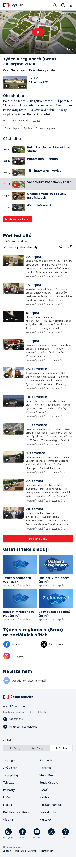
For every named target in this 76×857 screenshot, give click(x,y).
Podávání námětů (50, 805)
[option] (15, 748)
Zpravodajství (12, 128)
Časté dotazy (47, 812)
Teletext (8, 782)
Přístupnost (46, 850)
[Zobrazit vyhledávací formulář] (55, 5)
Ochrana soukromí (25, 850)
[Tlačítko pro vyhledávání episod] (61, 246)
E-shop (7, 805)
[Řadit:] (70, 246)
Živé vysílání (10, 767)
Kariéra (44, 797)
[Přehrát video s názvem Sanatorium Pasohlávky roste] (38, 32)
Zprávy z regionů (45, 128)
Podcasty (9, 790)
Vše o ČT (8, 819)
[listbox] (38, 748)
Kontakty (45, 819)
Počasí (7, 797)
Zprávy (28, 128)
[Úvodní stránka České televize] (18, 697)
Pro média (45, 760)
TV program (10, 760)
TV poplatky (10, 775)
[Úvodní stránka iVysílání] (14, 5)
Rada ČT (44, 790)
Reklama (45, 767)
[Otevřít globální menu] (72, 5)
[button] (38, 32)
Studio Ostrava (48, 782)
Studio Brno (46, 775)
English (7, 850)
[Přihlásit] (63, 5)
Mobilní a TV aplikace (16, 812)
